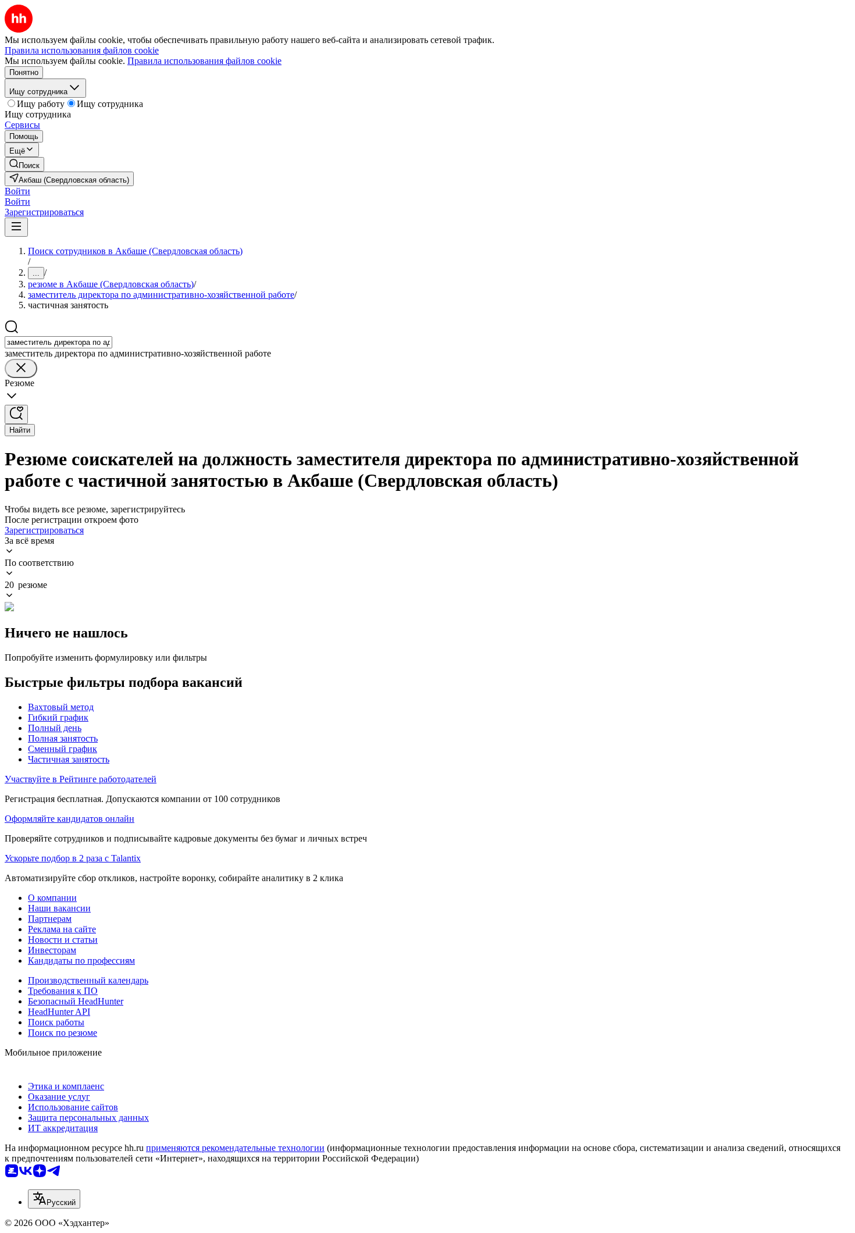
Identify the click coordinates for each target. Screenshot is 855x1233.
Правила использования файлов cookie (204, 61)
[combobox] (58, 342)
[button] (17, 191)
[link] (24, 164)
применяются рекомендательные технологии (235, 1148)
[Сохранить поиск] (16, 414)
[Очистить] (21, 368)
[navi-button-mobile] (16, 227)
